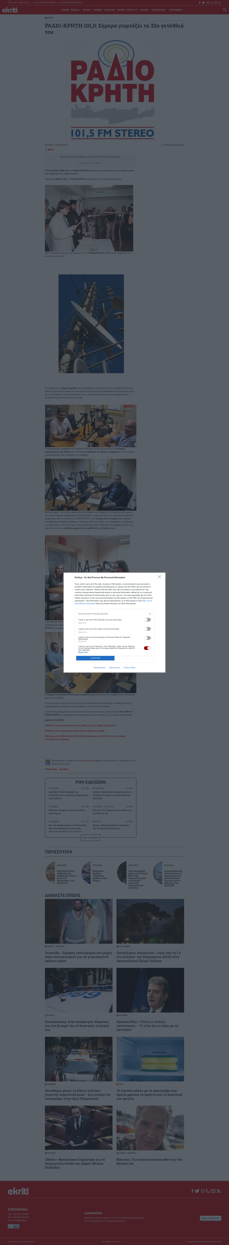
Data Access (114, 668)
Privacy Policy (129, 668)
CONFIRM (95, 658)
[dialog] (114, 622)
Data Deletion (99, 668)
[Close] (160, 577)
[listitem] (114, 613)
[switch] (147, 619)
